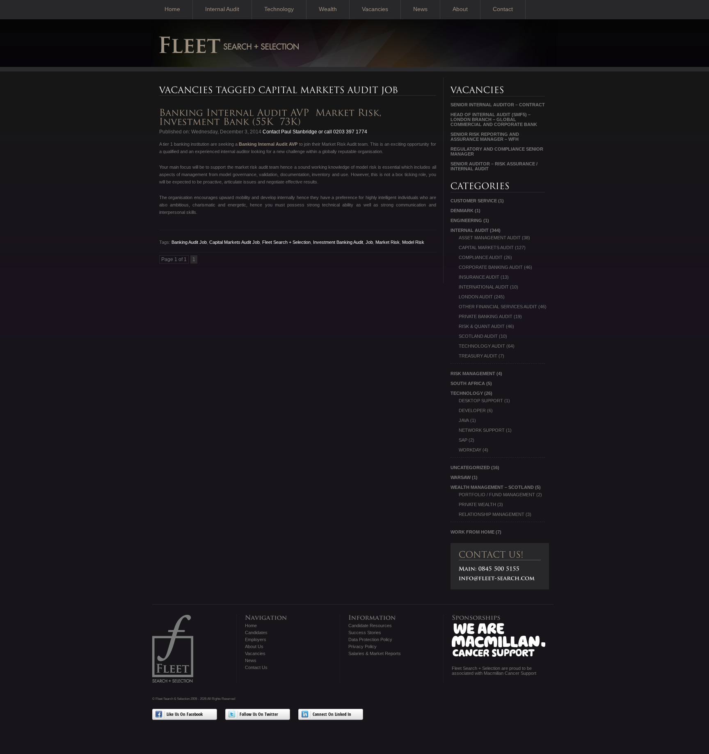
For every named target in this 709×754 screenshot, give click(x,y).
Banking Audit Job (189, 242)
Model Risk (413, 242)
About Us (254, 646)
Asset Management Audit (490, 237)
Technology (279, 9)
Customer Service (474, 200)
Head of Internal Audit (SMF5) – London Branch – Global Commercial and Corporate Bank (494, 119)
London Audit (476, 296)
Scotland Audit (478, 336)
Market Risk (387, 242)
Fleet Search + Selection (286, 242)
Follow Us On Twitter (259, 715)
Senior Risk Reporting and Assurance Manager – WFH (485, 137)
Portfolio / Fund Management (497, 494)
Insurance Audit (479, 277)
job (369, 242)
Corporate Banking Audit (491, 267)
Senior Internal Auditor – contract (498, 104)
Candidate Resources (370, 625)
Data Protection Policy (370, 639)
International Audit (484, 286)
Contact (503, 9)
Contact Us (256, 667)
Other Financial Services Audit (498, 306)
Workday (470, 449)
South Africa (468, 383)
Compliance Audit (481, 257)
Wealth (328, 9)
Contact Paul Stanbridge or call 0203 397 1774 (314, 132)
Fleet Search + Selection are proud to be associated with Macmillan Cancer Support (494, 671)
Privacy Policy (362, 646)
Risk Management (473, 373)
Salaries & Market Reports (374, 653)
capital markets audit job (234, 242)
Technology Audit (482, 346)
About (460, 9)
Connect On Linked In (332, 715)
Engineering (466, 220)
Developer (472, 410)
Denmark (462, 210)
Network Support (482, 430)
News (420, 9)
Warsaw (461, 477)
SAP (463, 440)
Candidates (256, 632)
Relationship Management (491, 514)
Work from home (472, 531)
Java (464, 420)
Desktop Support (481, 400)
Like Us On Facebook (185, 715)
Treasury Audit (478, 355)
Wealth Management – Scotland (492, 487)
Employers (255, 639)
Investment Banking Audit (338, 242)
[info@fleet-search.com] (497, 578)
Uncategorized (470, 467)
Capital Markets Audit (486, 247)
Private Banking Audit (485, 316)
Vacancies (375, 9)
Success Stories (364, 632)
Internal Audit (222, 9)
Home (172, 9)
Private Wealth (477, 504)
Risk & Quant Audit (482, 326)
